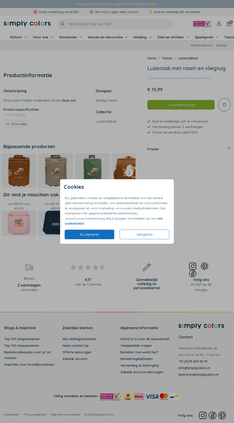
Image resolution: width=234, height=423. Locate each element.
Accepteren (89, 234)
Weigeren (145, 234)
